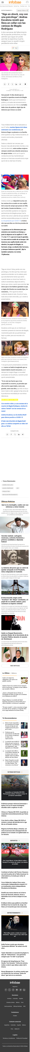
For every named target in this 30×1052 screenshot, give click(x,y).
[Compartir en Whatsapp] (4, 84)
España (21, 998)
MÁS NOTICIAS (15, 666)
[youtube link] (17, 990)
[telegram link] (20, 990)
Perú (22, 1002)
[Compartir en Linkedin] (16, 84)
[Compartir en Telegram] (20, 84)
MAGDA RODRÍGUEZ (7, 488)
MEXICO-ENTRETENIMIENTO (9, 494)
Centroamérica (8, 1006)
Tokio (27, 6)
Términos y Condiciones (9, 1038)
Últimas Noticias (17, 1006)
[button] (2, 2)
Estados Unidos (10, 1002)
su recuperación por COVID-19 (11, 221)
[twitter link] (9, 990)
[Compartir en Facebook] (8, 84)
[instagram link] (13, 990)
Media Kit (17, 1029)
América (9, 998)
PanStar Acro (22, 6)
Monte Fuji (15, 6)
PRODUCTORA (6, 491)
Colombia (15, 998)
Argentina (6, 1025)
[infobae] (15, 2)
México (18, 1002)
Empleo (15, 1015)
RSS (24, 1006)
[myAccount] (27, 2)
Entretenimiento (6, 10)
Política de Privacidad (21, 1038)
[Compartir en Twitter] (12, 84)
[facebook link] (5, 990)
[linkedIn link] (24, 990)
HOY (17, 488)
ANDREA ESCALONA (7, 485)
